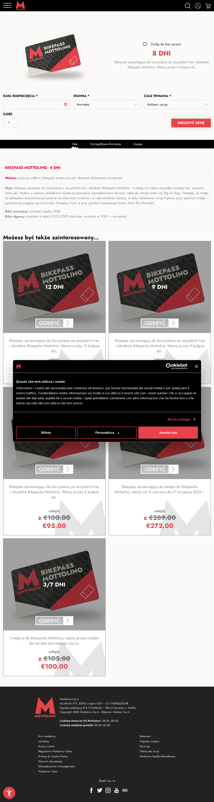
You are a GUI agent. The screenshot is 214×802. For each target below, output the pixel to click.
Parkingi (145, 746)
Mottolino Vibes (48, 771)
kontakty (43, 741)
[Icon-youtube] (115, 790)
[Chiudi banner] (196, 366)
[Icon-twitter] (99, 790)
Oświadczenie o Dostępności (56, 766)
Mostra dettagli (179, 419)
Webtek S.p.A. (121, 712)
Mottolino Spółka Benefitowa (157, 756)
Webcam (145, 736)
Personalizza (104, 432)
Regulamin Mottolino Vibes (55, 751)
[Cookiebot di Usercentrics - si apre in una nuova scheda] (169, 366)
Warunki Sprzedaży (50, 761)
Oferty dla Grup (149, 751)
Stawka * (81, 96)
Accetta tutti (168, 432)
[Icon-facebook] (90, 790)
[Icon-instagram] (107, 790)
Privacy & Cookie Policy (53, 756)
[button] (9, 793)
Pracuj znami (46, 746)
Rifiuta (46, 432)
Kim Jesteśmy (47, 736)
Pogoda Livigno (149, 741)
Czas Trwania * (157, 96)
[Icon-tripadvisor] (124, 790)
